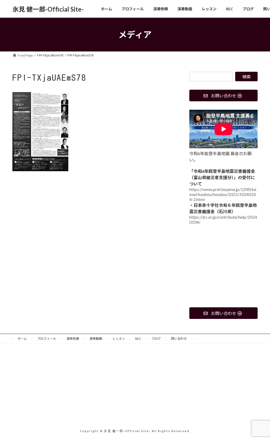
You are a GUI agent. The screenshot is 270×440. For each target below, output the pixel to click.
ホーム (22, 339)
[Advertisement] (223, 266)
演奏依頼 (72, 339)
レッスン (118, 339)
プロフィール (46, 339)
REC (138, 339)
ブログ (156, 339)
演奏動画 (95, 339)
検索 (246, 76)
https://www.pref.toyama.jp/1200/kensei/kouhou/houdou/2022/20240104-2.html (222, 194)
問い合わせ (179, 339)
